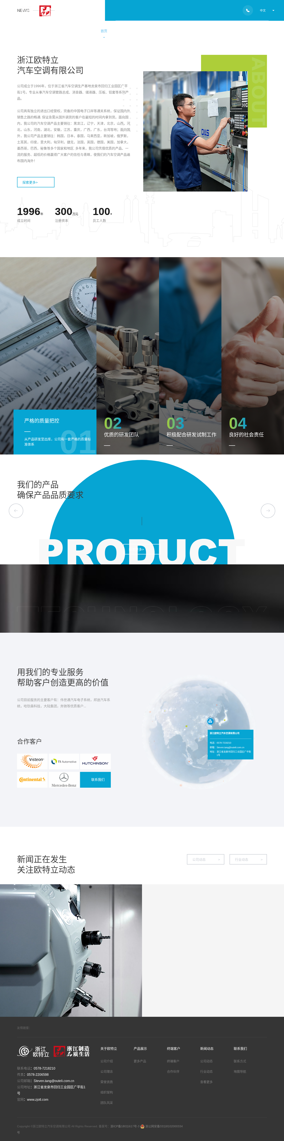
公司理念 (106, 1071)
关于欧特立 (132, 31)
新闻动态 (223, 31)
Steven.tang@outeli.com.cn (54, 1081)
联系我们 (253, 31)
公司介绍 (106, 1061)
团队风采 (106, 1102)
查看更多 (206, 1082)
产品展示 (163, 31)
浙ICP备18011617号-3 (125, 1126)
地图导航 (240, 1071)
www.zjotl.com (37, 1099)
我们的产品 (38, 484)
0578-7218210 (44, 1068)
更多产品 (140, 1061)
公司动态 (206, 859)
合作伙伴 (173, 1071)
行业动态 (249, 859)
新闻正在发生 (42, 859)
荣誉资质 (106, 1082)
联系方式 (240, 1061)
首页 (104, 31)
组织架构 (106, 1092)
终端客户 (193, 31)
